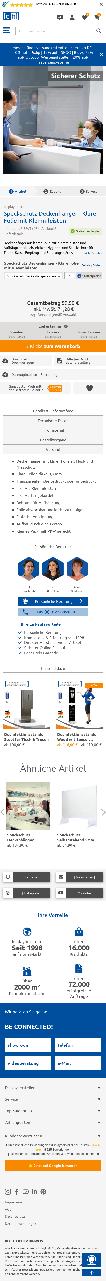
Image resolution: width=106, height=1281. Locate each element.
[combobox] (59, 31)
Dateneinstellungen (20, 1223)
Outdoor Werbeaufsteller (47, 56)
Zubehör (54, 191)
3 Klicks (53, 346)
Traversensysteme (53, 61)
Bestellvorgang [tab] (53, 439)
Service (89, 191)
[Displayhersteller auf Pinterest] (43, 1192)
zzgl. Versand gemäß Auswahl (53, 314)
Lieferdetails (13, 233)
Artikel (18, 191)
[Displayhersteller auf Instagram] (8, 1192)
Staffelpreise (91, 276)
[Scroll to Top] (91, 1272)
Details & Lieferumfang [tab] (53, 410)
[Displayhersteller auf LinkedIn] (34, 1192)
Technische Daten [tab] (53, 420)
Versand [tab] (53, 449)
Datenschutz (15, 1216)
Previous (4, 812)
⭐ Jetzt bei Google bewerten (53, 1166)
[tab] (53, 270)
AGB (8, 1209)
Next (102, 812)
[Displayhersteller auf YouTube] (26, 1192)
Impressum (13, 1202)
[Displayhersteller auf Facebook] (17, 1192)
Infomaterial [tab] (53, 429)
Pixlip (35, 52)
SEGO (66, 52)
